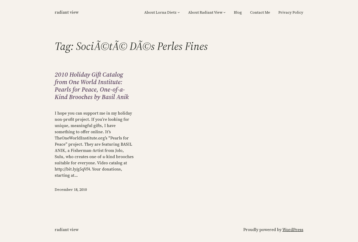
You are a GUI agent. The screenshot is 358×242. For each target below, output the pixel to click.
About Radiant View (205, 12)
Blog (238, 12)
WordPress (292, 229)
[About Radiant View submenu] (224, 12)
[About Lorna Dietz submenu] (179, 12)
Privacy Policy (290, 12)
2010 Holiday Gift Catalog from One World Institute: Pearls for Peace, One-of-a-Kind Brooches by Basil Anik (92, 86)
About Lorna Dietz (160, 12)
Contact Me (260, 12)
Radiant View (67, 12)
